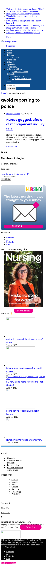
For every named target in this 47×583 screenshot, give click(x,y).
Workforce (11, 60)
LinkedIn (5, 508)
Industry (10, 55)
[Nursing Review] (9, 41)
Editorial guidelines (15, 467)
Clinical (10, 62)
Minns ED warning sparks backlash (21, 28)
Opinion (15, 57)
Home (3, 93)
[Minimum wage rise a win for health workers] (20, 365)
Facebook (5, 512)
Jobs (9, 81)
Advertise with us (14, 69)
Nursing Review (13, 113)
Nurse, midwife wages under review (24, 439)
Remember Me (10, 176)
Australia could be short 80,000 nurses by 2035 (25, 25)
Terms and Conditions (34, 545)
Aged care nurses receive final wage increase (24, 30)
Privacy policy (13, 465)
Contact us (11, 458)
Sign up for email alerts (21, 78)
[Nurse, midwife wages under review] (20, 437)
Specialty (11, 64)
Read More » (11, 146)
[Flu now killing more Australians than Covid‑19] (26, 379)
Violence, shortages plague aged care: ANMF (25, 9)
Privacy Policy (11, 547)
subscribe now (7, 174)
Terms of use (12, 470)
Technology (12, 67)
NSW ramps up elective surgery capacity (23, 14)
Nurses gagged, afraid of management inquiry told (25, 124)
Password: (5, 169)
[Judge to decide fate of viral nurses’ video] (20, 336)
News (9, 53)
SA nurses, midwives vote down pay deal (23, 32)
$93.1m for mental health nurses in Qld (22, 11)
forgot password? (21, 174)
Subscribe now (18, 76)
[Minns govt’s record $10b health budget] (20, 408)
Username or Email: (9, 164)
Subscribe (11, 74)
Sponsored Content (20, 71)
